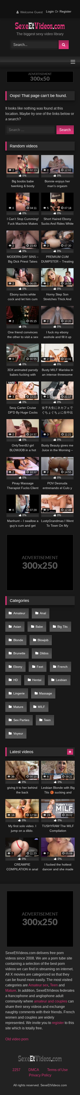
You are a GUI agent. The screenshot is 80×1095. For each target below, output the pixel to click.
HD (15, 680)
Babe (39, 626)
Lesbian (61, 680)
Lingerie (19, 693)
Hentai (36, 680)
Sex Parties (21, 720)
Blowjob (43, 640)
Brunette (19, 653)
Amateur (19, 613)
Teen (47, 720)
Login (50, 11)
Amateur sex (38, 985)
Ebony (17, 666)
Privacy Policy (40, 1075)
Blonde (18, 640)
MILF (41, 707)
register (58, 1023)
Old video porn (16, 1039)
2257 (16, 1070)
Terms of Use (57, 1070)
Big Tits (62, 626)
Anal (43, 613)
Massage (45, 693)
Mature (18, 707)
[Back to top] (66, 1081)
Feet (40, 666)
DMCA (33, 1070)
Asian (17, 626)
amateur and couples (50, 1001)
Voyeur (18, 733)
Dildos (44, 653)
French (63, 666)
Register (65, 11)
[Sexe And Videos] (40, 26)
